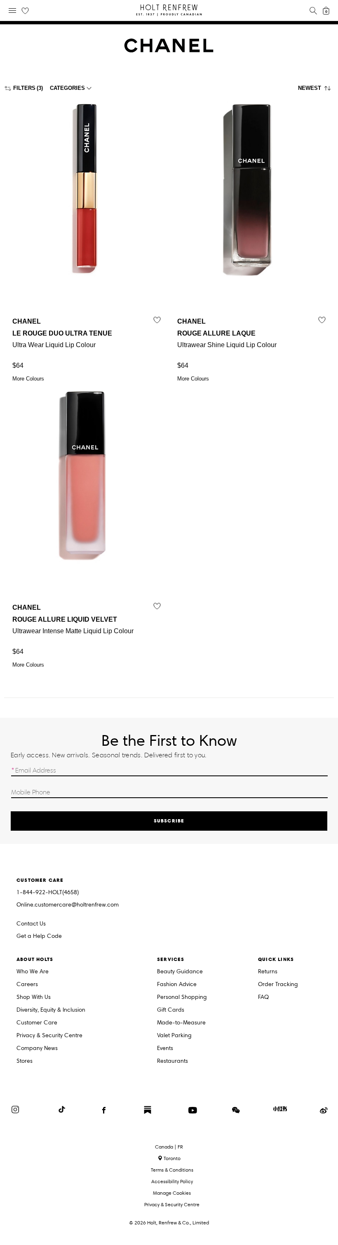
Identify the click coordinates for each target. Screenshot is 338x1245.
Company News (37, 1048)
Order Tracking (278, 985)
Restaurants (172, 1061)
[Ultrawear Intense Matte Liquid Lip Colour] (86, 485)
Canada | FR (169, 1146)
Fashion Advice (177, 985)
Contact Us (31, 923)
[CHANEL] (169, 50)
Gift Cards (170, 1010)
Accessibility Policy (172, 1181)
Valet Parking (174, 1036)
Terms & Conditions (172, 1170)
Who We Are (32, 972)
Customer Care (36, 1023)
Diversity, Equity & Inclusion (50, 1010)
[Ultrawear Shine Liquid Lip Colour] (251, 199)
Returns (267, 972)
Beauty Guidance (180, 972)
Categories (67, 88)
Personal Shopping (182, 997)
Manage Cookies (172, 1193)
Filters (24, 88)
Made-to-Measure (181, 1023)
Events (165, 1048)
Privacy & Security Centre (49, 1036)
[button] (316, 90)
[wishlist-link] (25, 11)
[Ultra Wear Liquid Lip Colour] (86, 199)
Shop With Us (33, 997)
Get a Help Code (39, 936)
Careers (27, 985)
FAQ (263, 997)
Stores (24, 1061)
